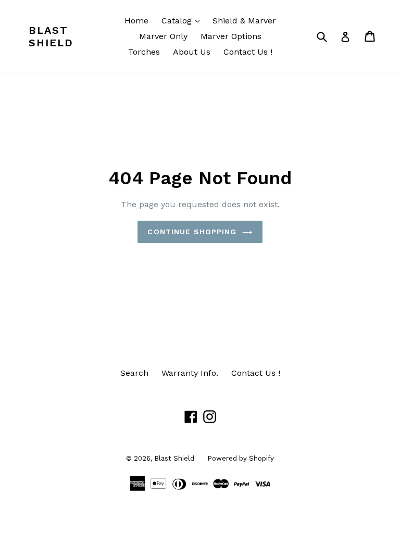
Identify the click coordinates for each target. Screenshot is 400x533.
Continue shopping (191, 231)
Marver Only (163, 36)
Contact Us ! (247, 52)
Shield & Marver (244, 21)
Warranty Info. (189, 373)
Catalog (183, 20)
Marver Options (231, 36)
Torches (144, 52)
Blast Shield (51, 36)
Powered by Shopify (240, 458)
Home (136, 21)
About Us (191, 52)
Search (134, 373)
